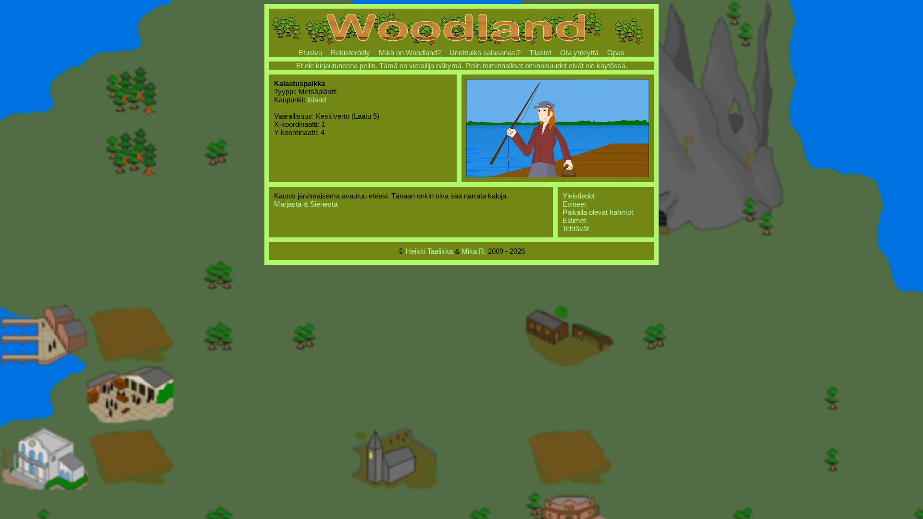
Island (316, 100)
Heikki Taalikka (429, 251)
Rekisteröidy (350, 53)
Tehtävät (575, 228)
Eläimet (574, 220)
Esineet (574, 204)
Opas (615, 53)
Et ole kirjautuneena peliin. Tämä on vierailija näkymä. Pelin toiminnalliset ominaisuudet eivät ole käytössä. (461, 66)
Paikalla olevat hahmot (597, 212)
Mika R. (474, 251)
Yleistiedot (578, 196)
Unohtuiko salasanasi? (485, 53)
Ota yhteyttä (579, 53)
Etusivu (310, 53)
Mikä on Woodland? (410, 53)
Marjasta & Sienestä (305, 204)
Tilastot (540, 53)
